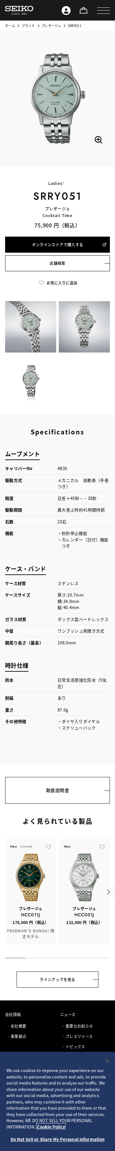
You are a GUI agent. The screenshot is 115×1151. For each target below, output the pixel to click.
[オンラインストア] (83, 10)
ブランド (28, 25)
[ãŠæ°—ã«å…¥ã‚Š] (48, 846)
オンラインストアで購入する (57, 244)
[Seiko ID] (66, 10)
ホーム (10, 25)
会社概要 (18, 1026)
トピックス (75, 1046)
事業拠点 (18, 1036)
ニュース (67, 1014)
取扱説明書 (57, 790)
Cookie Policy (51, 1127)
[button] (103, 10)
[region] (57, 1101)
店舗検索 (57, 263)
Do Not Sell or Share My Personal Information (58, 1139)
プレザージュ (51, 25)
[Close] (107, 1061)
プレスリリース (79, 1036)
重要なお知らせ (79, 1026)
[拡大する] (98, 139)
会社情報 (13, 1014)
